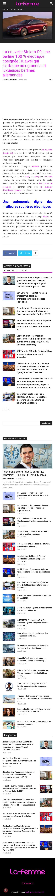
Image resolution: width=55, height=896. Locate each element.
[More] (35, 253)
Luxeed (48, 176)
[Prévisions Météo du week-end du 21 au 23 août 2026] (9, 598)
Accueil (5, 9)
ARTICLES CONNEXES (17, 266)
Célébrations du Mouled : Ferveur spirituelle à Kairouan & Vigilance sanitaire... (31, 558)
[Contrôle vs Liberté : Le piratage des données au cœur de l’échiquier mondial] (9, 636)
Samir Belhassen (11, 79)
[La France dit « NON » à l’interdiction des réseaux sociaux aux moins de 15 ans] (9, 724)
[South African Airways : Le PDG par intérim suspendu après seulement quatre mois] (9, 686)
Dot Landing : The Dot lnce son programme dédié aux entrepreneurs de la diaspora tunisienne (19, 760)
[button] (4, 3)
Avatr (27, 176)
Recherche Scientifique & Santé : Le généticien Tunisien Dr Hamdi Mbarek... (25, 473)
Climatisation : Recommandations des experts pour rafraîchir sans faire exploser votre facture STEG (33, 311)
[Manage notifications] (6, 890)
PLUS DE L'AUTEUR (15, 270)
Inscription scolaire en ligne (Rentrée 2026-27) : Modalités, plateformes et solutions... (32, 585)
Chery (36, 176)
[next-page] (8, 409)
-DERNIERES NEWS (16, 9)
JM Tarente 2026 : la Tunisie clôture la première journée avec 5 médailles (34, 354)
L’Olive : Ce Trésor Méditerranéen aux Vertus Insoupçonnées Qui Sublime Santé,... (33, 673)
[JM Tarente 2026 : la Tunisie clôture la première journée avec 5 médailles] (9, 354)
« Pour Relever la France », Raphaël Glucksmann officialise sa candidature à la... (34, 521)
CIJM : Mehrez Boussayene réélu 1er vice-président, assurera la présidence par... (33, 571)
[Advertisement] (27, 99)
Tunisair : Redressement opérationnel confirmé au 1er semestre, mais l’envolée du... (34, 698)
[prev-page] (4, 409)
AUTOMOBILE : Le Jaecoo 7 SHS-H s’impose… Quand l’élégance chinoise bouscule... (32, 622)
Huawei (35, 166)
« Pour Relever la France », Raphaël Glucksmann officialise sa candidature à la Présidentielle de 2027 (19, 788)
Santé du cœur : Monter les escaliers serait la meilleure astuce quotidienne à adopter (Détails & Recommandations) (19, 802)
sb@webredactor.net (35, 892)
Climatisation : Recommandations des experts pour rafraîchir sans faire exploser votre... (33, 508)
